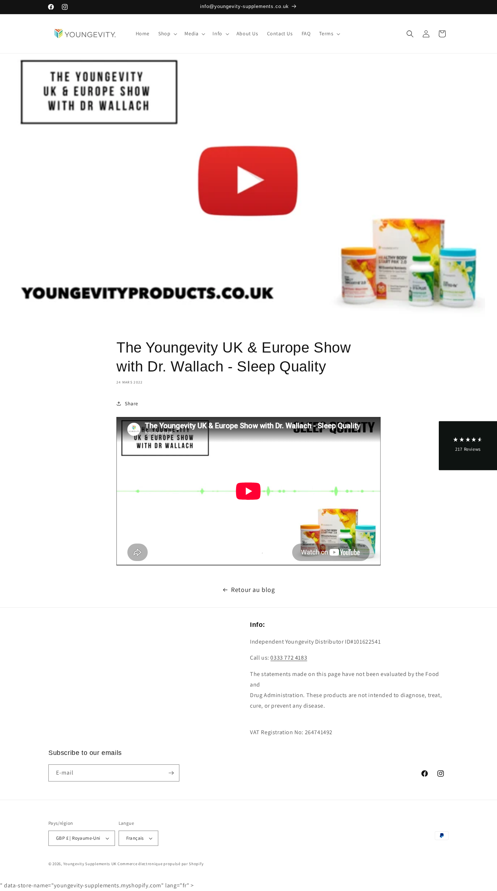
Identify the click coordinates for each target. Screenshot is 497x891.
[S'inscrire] (171, 772)
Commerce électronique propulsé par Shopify (160, 863)
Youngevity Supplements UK (90, 863)
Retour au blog (253, 589)
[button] (167, 33)
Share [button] (131, 403)
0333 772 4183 (288, 657)
